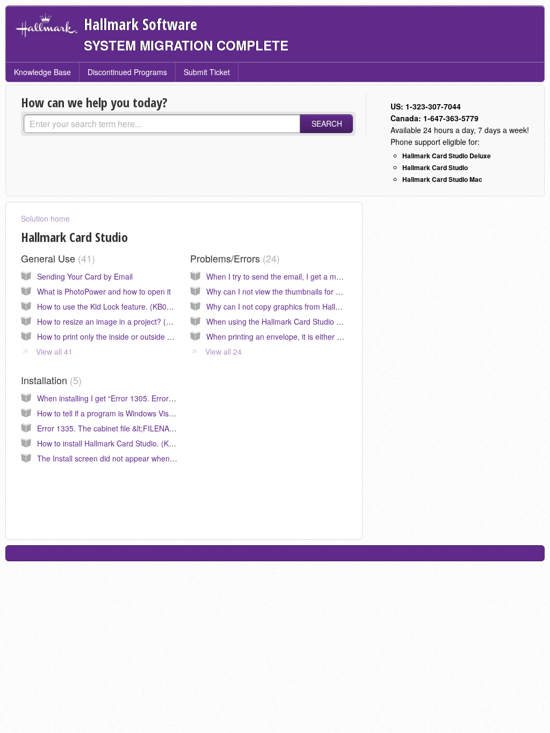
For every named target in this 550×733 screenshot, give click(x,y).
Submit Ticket (207, 72)
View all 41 (54, 351)
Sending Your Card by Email (85, 276)
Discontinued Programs (127, 72)
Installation (49, 380)
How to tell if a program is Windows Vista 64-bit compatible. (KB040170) (159, 413)
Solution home (45, 218)
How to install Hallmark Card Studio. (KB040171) (119, 443)
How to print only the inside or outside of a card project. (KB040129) (152, 336)
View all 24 (223, 351)
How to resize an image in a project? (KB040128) (120, 321)
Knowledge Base (42, 72)
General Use (56, 258)
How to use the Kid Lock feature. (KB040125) (114, 306)
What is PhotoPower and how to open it (104, 291)
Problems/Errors (233, 258)
